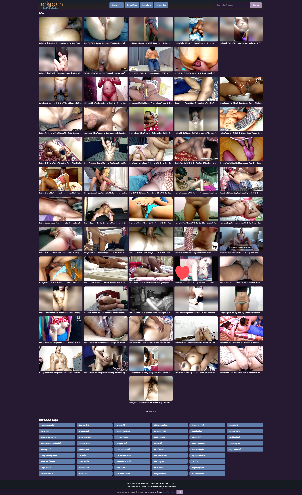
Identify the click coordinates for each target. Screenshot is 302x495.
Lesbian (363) (234, 437)
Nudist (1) (158, 443)
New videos (132, 5)
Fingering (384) (198, 467)
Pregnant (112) (160, 473)
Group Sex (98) (198, 425)
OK (179, 492)
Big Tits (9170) (235, 449)
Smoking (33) (84, 449)
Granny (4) (121, 425)
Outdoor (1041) (160, 431)
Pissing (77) (46, 449)
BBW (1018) (121, 467)
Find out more (169, 492)
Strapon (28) (122, 443)
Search (256, 5)
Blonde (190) (234, 431)
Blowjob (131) (84, 467)
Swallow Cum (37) (48, 425)
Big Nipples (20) (198, 455)
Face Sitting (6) (198, 449)
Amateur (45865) (48, 461)
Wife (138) (45, 431)
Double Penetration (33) (51, 443)
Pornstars (146, 5)
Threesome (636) (124, 455)
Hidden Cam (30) (160, 425)
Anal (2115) (233, 425)
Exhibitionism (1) (123, 449)
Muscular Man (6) (124, 461)
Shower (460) (47, 473)
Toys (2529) (46, 467)
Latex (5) (82, 455)
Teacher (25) (84, 425)
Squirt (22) (83, 473)
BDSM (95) (158, 467)
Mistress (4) (84, 461)
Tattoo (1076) (122, 437)
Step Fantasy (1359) (49, 455)
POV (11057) (159, 449)
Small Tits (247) (198, 443)
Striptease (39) (198, 473)
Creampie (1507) (123, 473)
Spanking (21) (234, 443)
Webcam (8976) (85, 437)
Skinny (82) (196, 437)
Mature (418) (84, 443)
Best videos (117, 5)
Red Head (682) (160, 455)
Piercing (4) (159, 461)
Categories (161, 5)
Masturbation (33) (48, 437)
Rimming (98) (197, 431)
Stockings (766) (123, 431)
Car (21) (195, 461)
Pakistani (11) (159, 437)
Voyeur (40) (84, 431)
